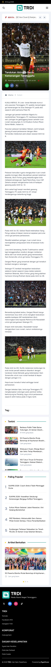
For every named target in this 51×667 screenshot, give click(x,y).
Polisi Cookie (6, 654)
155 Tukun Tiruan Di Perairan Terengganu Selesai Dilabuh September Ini (26, 17)
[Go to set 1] (23, 581)
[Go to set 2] (25, 581)
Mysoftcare (45, 662)
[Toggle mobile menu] (47, 8)
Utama (9, 67)
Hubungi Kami (7, 635)
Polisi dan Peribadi (8, 650)
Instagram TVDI (7, 624)
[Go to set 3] (27, 581)
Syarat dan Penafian (9, 646)
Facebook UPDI (7, 620)
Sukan (18, 67)
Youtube (5, 616)
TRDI (9, 662)
